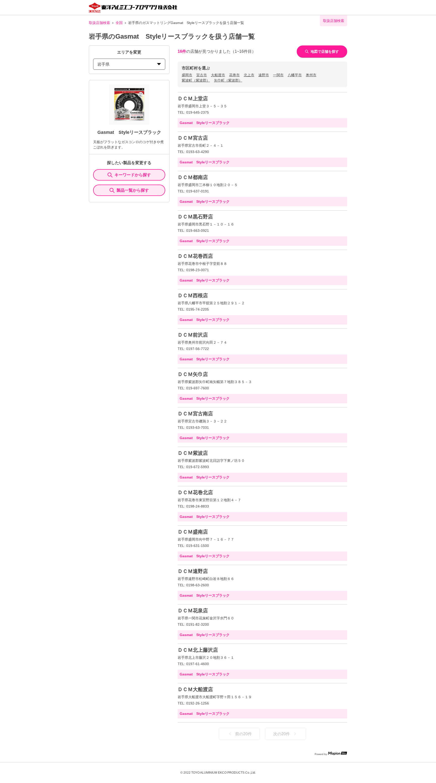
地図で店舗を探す (325, 51)
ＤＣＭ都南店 (193, 177)
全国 (119, 23)
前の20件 (243, 734)
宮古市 (201, 75)
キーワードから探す (133, 175)
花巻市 (234, 75)
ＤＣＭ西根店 (193, 295)
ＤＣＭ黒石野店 (195, 216)
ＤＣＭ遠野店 (193, 571)
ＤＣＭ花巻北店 (195, 492)
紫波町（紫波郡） (196, 80)
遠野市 (263, 75)
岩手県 (103, 64)
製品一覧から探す (133, 190)
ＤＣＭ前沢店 (193, 335)
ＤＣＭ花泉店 (193, 610)
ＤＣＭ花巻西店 (195, 256)
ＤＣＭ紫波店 (193, 453)
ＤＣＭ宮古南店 (195, 413)
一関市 (278, 75)
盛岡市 (187, 75)
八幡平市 (295, 75)
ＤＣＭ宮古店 (193, 138)
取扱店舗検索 (99, 23)
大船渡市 (218, 75)
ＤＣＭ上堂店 (193, 98)
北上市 (249, 75)
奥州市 (311, 75)
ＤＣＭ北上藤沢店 (198, 650)
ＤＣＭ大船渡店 (195, 689)
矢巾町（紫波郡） (228, 80)
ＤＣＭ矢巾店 (193, 374)
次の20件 (281, 734)
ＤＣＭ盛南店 (193, 532)
